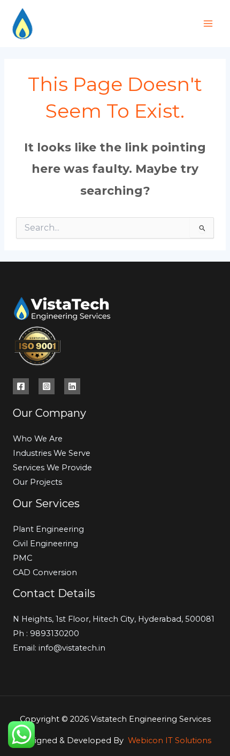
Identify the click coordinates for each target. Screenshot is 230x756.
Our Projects (37, 482)
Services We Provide (52, 467)
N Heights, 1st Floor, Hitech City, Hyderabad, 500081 (113, 619)
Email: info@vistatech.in (59, 648)
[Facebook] (21, 386)
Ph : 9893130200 (46, 633)
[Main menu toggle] (208, 23)
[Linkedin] (72, 386)
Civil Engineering (45, 543)
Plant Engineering (48, 529)
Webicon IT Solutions (169, 740)
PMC (22, 558)
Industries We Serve (51, 453)
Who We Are (38, 439)
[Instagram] (47, 386)
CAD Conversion (45, 572)
